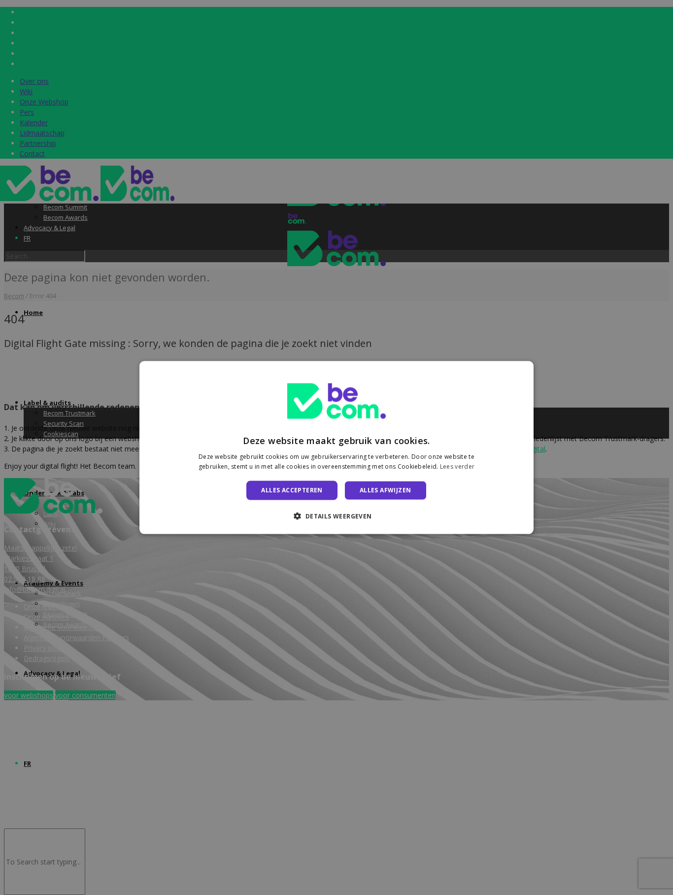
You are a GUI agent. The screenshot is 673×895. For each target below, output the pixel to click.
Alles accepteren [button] (291, 490)
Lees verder (457, 466)
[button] (336, 515)
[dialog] (336, 447)
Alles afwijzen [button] (385, 490)
